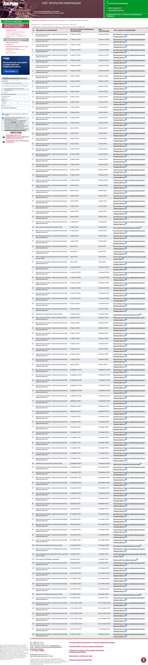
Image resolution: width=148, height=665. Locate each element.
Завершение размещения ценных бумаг (126, 315)
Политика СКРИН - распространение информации (86, 646)
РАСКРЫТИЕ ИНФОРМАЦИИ (118, 3)
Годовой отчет (10, 44)
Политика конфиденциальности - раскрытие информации (89, 642)
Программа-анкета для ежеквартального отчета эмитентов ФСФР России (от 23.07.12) (17, 136)
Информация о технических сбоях (81, 656)
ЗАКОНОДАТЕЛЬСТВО (116, 10)
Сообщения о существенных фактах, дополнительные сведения (17, 39)
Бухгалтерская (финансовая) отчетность (17, 46)
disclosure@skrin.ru (36, 649)
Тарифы (112, 642)
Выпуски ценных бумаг (12, 42)
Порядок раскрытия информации (80, 660)
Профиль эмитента (11, 30)
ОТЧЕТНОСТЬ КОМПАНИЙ (117, 6)
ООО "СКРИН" (40, 650)
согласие (14, 122)
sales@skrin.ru (55, 646)
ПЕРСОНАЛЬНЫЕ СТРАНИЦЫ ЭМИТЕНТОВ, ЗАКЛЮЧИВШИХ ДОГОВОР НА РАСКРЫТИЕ (14, 26)
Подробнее (110, 16)
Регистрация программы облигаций (125, 560)
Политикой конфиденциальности (15, 130)
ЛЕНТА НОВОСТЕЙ (114, 8)
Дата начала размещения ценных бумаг (126, 228)
